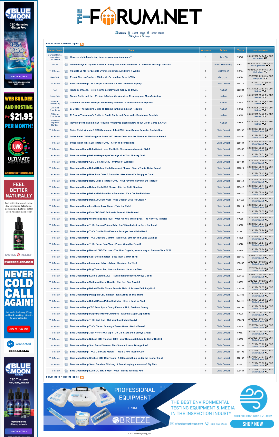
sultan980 (258, 58)
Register (135, 36)
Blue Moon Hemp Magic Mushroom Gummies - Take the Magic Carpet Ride (110, 313)
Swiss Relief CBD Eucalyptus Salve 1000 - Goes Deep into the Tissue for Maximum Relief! (118, 136)
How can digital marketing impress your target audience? (101, 57)
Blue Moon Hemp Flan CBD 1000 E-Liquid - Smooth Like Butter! (104, 212)
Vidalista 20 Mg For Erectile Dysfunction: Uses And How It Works (105, 71)
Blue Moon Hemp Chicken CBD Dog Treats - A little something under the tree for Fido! (116, 358)
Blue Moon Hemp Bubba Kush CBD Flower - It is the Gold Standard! (106, 187)
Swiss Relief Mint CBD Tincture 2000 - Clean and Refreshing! (102, 143)
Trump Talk (55, 96)
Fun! (55, 90)
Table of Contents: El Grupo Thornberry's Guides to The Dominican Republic (111, 102)
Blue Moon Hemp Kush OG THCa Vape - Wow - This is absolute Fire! (107, 370)
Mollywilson (223, 71)
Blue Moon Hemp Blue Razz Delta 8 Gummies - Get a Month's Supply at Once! (112, 174)
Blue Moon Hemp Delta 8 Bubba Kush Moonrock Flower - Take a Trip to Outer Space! (115, 168)
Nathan (223, 90)
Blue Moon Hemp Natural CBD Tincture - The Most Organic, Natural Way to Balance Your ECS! (120, 250)
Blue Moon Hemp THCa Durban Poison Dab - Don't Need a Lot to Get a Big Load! (113, 225)
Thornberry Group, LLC (142, 434)
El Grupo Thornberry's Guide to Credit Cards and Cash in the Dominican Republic (114, 115)
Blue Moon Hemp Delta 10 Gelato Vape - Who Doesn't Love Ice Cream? (108, 199)
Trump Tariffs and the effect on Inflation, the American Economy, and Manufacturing (115, 96)
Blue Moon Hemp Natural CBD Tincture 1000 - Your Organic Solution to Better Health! (116, 339)
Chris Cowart (223, 83)
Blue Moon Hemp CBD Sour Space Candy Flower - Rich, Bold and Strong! (109, 307)
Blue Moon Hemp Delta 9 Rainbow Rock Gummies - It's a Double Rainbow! (110, 193)
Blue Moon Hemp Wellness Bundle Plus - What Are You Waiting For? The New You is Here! (118, 218)
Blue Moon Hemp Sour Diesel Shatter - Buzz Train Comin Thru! (104, 256)
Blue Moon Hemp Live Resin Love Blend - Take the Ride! (100, 206)
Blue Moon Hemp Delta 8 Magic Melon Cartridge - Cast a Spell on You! (107, 301)
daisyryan (223, 77)
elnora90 (223, 57)
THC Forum (54, 71)
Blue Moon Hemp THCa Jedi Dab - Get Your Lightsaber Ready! (103, 320)
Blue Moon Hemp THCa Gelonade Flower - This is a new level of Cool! (107, 351)
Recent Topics (138, 33)
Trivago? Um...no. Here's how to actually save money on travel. (104, 90)
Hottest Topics (157, 33)
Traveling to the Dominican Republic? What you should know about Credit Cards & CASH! (118, 123)
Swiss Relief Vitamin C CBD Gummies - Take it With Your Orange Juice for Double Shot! (117, 130)
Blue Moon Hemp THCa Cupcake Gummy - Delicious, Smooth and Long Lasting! (113, 237)
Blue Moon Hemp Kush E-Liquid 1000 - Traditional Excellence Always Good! (111, 275)
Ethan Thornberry (223, 64)
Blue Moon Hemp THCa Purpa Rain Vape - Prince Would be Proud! (105, 244)
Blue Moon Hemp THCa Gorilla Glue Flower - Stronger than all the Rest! (108, 231)
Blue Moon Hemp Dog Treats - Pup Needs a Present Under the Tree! (106, 269)
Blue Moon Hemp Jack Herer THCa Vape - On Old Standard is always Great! (110, 332)
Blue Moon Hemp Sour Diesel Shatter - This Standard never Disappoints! (109, 345)
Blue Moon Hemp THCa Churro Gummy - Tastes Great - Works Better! (107, 326)
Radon (55, 65)
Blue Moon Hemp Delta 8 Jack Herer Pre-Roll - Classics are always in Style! (110, 149)
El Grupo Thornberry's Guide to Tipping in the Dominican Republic (106, 109)
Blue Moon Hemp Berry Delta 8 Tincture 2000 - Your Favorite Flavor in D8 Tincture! (114, 180)
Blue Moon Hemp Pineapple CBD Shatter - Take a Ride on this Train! (106, 294)
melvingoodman (258, 66)
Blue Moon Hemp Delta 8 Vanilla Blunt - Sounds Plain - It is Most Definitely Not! (112, 288)
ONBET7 (258, 85)
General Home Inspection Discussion (55, 57)
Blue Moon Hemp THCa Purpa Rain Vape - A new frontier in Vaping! (106, 83)
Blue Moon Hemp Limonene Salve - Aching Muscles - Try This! (103, 263)
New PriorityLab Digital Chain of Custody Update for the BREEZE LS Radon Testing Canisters (120, 64)
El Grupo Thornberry (55, 102)
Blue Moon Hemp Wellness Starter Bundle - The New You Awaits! (105, 282)
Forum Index (53, 43)
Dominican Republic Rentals (55, 122)
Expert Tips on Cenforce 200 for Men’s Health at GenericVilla (102, 77)
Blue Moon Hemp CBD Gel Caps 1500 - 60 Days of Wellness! (102, 162)
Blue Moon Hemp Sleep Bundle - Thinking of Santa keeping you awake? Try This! (113, 364)
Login (147, 36)
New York (54, 77)
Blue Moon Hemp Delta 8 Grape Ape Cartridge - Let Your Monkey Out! (107, 155)
